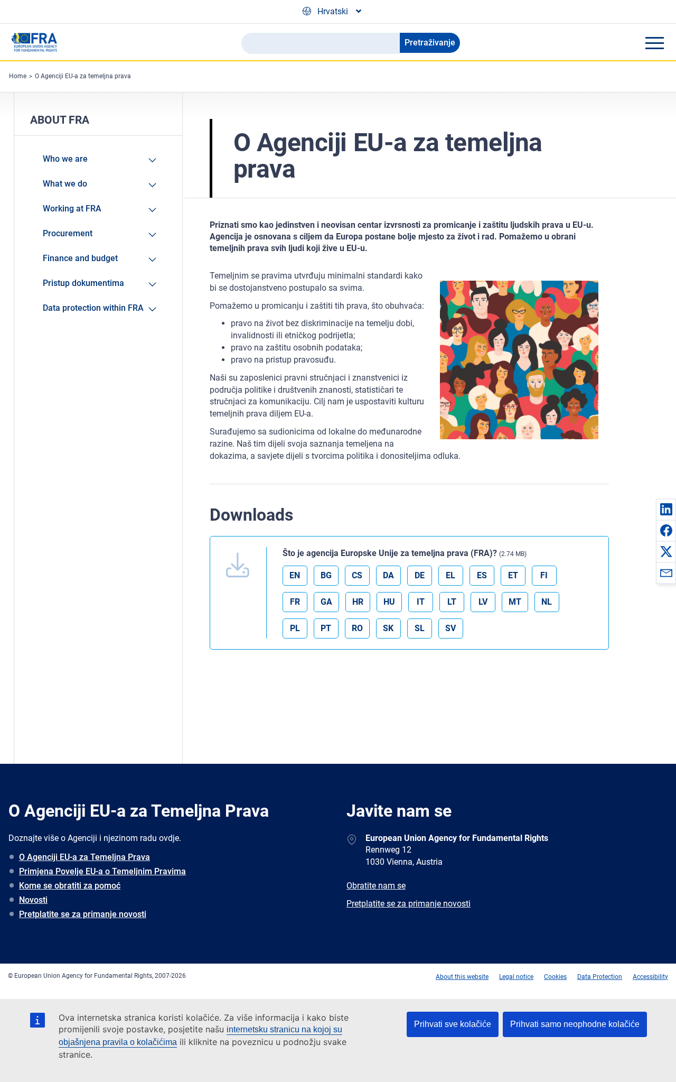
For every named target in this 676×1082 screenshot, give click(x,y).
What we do (65, 184)
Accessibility (650, 977)
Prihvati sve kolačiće (452, 1024)
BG (326, 575)
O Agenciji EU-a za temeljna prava (83, 76)
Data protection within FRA (93, 308)
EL (450, 575)
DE (420, 575)
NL (546, 602)
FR (295, 602)
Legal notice (516, 977)
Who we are (65, 159)
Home (17, 76)
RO (357, 628)
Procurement (67, 233)
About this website (462, 977)
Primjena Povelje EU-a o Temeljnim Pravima (102, 871)
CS (357, 575)
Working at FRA (72, 209)
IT (421, 602)
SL (420, 628)
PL (295, 628)
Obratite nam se (376, 886)
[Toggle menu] (654, 43)
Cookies (555, 977)
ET (513, 575)
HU (389, 602)
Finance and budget (80, 258)
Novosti (33, 900)
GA (326, 602)
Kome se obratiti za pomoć (69, 886)
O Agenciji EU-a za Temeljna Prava (84, 857)
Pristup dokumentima (83, 283)
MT (515, 602)
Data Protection (599, 977)
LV (482, 602)
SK (388, 628)
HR (357, 602)
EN (294, 575)
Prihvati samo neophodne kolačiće (575, 1024)
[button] (665, 509)
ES (482, 575)
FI (544, 575)
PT (326, 628)
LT (451, 602)
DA (388, 575)
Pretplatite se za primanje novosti (82, 914)
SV (450, 628)
